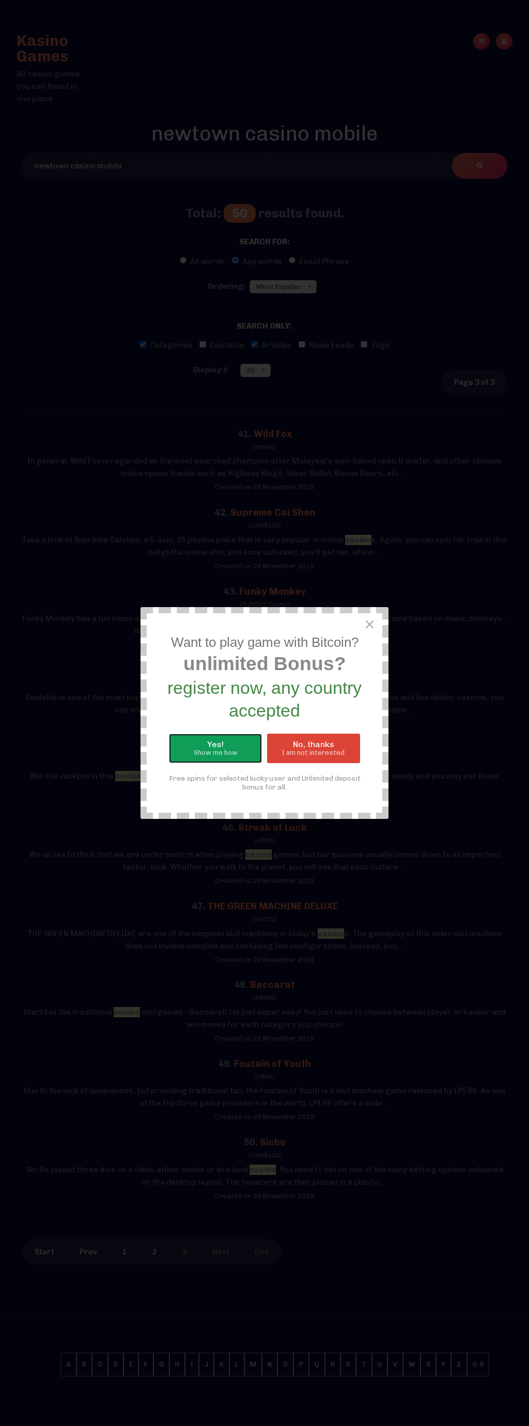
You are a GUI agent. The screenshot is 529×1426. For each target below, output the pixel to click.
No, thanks (313, 748)
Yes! (216, 748)
